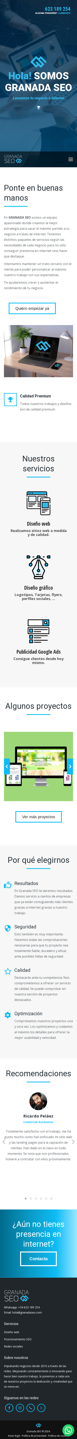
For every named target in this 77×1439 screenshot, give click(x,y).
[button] (7, 766)
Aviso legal (14, 1435)
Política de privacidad (34, 1435)
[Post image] (38, 766)
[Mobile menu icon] (70, 159)
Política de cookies (58, 1435)
